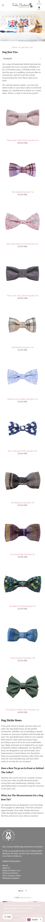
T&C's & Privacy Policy (11, 876)
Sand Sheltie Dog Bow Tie (22, 347)
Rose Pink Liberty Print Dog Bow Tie (22, 244)
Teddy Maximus (25, 897)
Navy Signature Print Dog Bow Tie (22, 451)
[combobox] (34, 919)
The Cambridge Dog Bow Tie (22, 554)
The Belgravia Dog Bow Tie (22, 503)
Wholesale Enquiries (10, 878)
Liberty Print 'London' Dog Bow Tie (22, 399)
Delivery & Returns (10, 873)
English (35, 920)
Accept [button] (22, 918)
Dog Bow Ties (27, 47)
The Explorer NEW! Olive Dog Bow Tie (22, 710)
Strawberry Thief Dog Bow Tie (22, 606)
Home (14, 47)
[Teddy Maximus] (22, 5)
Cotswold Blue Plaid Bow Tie (22, 658)
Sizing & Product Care (11, 870)
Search (5, 865)
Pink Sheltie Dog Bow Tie (22, 192)
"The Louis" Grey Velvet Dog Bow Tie (22, 296)
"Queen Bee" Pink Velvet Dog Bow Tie (22, 140)
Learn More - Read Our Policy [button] (16, 911)
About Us (6, 868)
